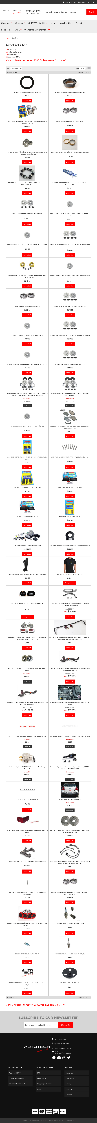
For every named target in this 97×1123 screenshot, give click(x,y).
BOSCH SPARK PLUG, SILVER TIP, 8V (27, 954)
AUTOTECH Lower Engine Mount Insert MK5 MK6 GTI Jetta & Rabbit (27, 831)
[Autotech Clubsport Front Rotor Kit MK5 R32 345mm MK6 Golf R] (27, 658)
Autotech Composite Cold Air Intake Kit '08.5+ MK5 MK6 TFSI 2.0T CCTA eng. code (27, 703)
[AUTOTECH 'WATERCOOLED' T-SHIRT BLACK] (27, 593)
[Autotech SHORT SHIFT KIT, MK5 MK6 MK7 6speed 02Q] (27, 851)
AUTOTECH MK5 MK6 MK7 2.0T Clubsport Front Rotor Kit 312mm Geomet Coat (69, 831)
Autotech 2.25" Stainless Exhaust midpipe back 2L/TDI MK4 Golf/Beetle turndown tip (70, 604)
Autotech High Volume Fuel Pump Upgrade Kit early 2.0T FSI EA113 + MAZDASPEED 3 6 (69, 768)
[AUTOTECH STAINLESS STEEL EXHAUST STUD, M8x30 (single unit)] (27, 882)
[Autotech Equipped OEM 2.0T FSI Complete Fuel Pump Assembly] (27, 757)
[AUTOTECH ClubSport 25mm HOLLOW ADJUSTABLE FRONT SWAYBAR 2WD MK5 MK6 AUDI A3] (69, 627)
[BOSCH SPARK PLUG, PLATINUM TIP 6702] (69, 913)
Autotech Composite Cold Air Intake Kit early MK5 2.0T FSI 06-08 (69, 703)
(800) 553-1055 (60, 1040)
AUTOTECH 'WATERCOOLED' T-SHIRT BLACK (27, 603)
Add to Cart (27, 554)
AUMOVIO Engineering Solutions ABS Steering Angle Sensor (70, 546)
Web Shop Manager (68, 1120)
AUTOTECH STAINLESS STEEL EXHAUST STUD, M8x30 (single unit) (27, 893)
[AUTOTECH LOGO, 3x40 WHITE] (69, 790)
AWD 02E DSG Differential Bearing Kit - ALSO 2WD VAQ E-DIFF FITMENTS (70, 893)
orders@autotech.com (63, 1048)
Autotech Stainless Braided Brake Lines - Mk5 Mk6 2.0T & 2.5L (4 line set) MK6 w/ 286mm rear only (70, 862)
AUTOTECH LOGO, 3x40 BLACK (27, 799)
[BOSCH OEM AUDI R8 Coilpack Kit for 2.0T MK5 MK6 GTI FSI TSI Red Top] (27, 913)
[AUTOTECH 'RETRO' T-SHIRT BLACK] (69, 565)
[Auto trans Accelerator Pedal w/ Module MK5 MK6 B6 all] (27, 565)
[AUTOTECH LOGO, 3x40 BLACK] (27, 790)
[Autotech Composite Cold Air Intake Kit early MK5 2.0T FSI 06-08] (69, 692)
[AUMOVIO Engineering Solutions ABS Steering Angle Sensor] (69, 536)
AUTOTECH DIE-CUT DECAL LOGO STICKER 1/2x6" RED (27, 736)
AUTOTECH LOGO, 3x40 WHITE (70, 799)
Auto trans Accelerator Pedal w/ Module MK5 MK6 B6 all (27, 575)
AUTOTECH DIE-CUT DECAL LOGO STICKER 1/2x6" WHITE (70, 736)
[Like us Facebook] (54, 1058)
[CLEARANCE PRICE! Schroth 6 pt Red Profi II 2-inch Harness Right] (27, 973)
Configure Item (70, 583)
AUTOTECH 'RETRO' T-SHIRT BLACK (70, 575)
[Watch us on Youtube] (59, 1058)
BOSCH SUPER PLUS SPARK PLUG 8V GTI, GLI (70, 954)
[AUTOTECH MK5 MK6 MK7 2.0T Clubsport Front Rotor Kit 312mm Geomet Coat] (69, 820)
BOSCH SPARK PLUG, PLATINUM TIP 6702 (70, 923)
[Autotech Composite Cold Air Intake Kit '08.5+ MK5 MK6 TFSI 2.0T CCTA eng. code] (27, 692)
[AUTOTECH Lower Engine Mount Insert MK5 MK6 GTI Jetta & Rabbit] (27, 820)
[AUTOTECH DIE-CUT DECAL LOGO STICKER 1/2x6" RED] (27, 726)
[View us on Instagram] (63, 1058)
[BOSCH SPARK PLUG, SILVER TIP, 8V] (27, 944)
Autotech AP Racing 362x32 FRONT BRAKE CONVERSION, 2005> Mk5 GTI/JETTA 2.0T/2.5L (27, 638)
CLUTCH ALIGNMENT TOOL (69, 983)
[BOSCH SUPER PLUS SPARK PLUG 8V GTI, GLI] (69, 944)
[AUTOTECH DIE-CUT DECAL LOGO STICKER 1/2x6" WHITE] (69, 726)
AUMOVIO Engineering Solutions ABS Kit (27, 546)
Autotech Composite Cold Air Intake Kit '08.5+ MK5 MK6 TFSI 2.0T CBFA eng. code (69, 669)
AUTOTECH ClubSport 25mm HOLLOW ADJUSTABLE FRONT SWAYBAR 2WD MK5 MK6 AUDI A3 (69, 638)
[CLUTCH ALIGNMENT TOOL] (69, 973)
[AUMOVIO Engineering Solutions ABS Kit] (27, 536)
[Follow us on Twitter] (68, 1058)
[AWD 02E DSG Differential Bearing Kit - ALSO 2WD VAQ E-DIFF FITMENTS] (69, 882)
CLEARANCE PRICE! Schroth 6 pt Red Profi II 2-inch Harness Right (27, 984)
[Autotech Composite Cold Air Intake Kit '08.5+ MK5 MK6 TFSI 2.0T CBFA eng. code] (69, 658)
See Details (27, 682)
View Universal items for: (36, 1005)
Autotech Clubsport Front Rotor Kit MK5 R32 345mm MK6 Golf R (27, 669)
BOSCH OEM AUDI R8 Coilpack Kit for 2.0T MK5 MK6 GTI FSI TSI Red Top (27, 924)
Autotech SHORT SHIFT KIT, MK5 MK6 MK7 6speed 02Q (27, 861)
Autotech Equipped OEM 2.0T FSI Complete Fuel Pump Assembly (27, 768)
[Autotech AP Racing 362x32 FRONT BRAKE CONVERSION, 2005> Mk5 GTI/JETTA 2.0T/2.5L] (27, 627)
